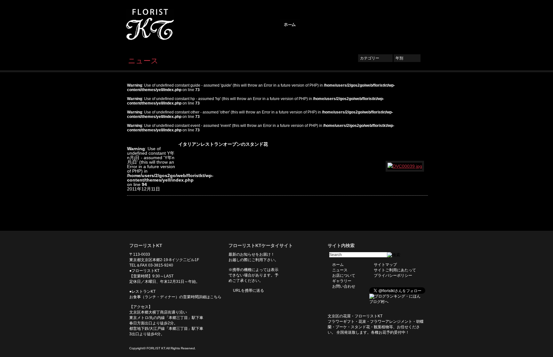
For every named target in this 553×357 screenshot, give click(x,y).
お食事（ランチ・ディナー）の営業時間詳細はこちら (175, 297)
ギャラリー (376, 24)
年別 (407, 58)
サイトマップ (385, 264)
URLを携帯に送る (248, 290)
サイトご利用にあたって (395, 270)
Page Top (418, 221)
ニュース (314, 24)
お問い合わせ (408, 24)
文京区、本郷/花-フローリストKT (161, 24)
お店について (344, 24)
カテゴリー (375, 58)
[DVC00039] (405, 166)
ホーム (290, 24)
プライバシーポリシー (393, 275)
